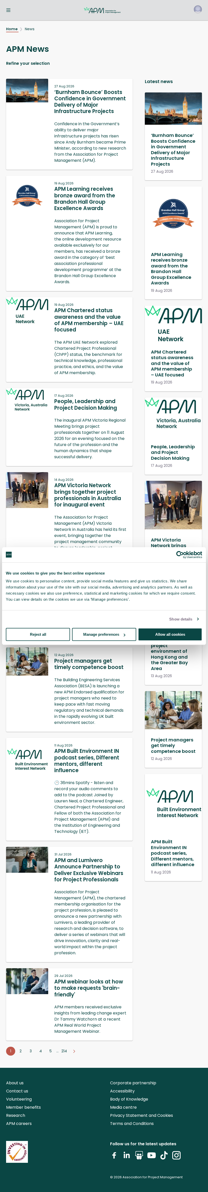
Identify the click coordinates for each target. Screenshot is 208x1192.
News (29, 28)
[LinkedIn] (127, 1157)
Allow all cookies (170, 634)
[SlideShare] (139, 1157)
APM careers (19, 1123)
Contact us (17, 1091)
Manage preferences (101, 634)
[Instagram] (176, 1157)
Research (15, 1115)
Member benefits (23, 1107)
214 (64, 1051)
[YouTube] (151, 1157)
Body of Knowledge (129, 1099)
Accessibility (122, 1091)
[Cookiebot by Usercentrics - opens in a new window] (180, 555)
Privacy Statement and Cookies (141, 1115)
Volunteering (19, 1099)
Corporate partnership (133, 1083)
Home (12, 28)
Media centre (123, 1107)
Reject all (38, 634)
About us (15, 1083)
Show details (180, 619)
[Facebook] (114, 1157)
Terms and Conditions (132, 1123)
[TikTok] (164, 1157)
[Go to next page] (74, 1051)
